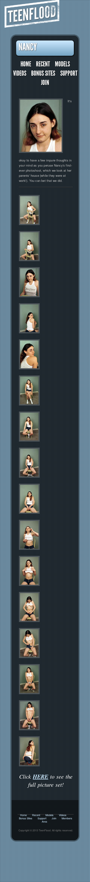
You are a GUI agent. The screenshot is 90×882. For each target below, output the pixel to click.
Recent (43, 64)
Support (68, 73)
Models (62, 64)
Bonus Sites (43, 73)
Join (45, 83)
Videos (19, 73)
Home (26, 64)
